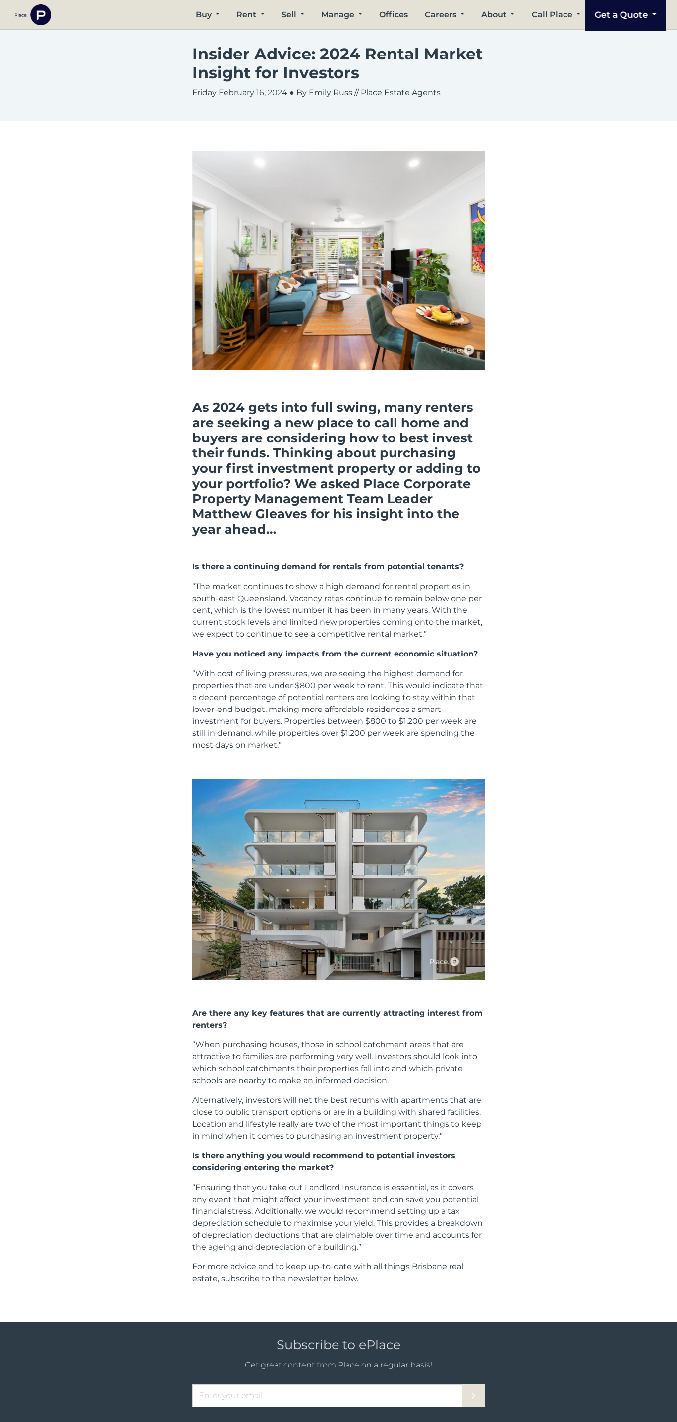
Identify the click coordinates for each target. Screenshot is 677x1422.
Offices (393, 14)
